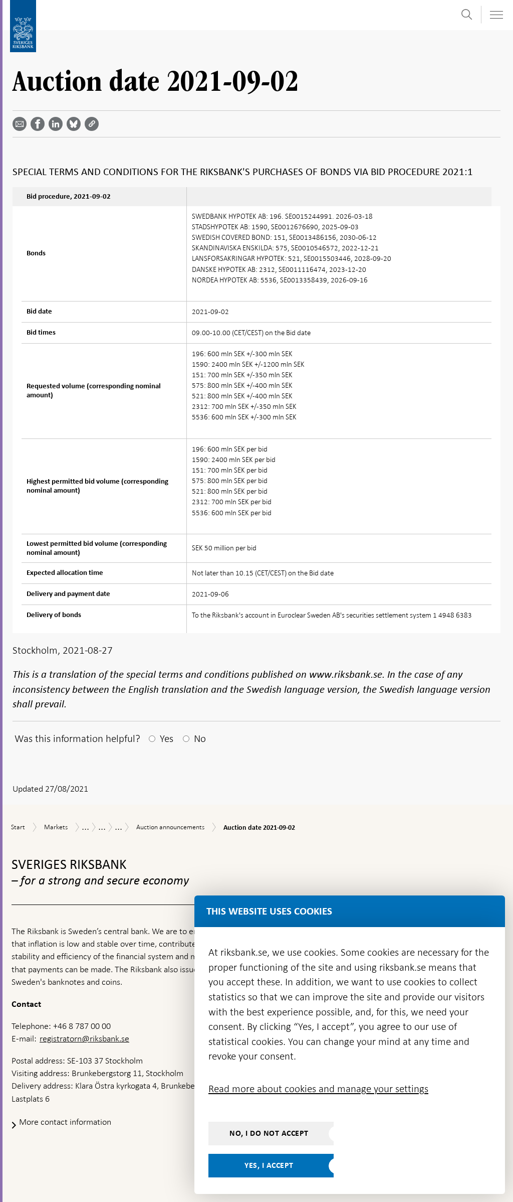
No (200, 738)
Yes (166, 738)
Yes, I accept (269, 1165)
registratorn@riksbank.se (84, 1038)
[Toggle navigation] (496, 15)
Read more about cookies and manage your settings (318, 1088)
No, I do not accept (269, 1133)
